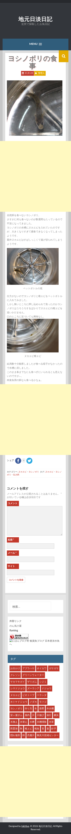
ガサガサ (54, 668)
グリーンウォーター (33, 675)
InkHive (25, 826)
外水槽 (50, 708)
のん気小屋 (15, 626)
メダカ (33, 702)
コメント (12, 503)
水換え (14, 722)
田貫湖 (14, 729)
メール (12, 553)
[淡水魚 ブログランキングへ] (18, 636)
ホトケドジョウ (18, 702)
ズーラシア (33, 688)
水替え (23, 722)
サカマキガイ (17, 682)
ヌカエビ (22, 472)
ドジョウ (46, 688)
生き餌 (16, 475)
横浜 (56, 715)
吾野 (41, 708)
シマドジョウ (17, 688)
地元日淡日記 (35, 19)
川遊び (40, 715)
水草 (51, 722)
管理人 (41, 73)
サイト (11, 566)
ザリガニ (32, 682)
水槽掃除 (42, 722)
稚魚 (36, 729)
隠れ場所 (15, 735)
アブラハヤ (28, 668)
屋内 (27, 715)
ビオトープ (28, 695)
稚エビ (28, 729)
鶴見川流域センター (48, 735)
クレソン (15, 675)
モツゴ (43, 702)
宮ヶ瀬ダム (16, 715)
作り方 (28, 708)
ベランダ (42, 695)
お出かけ (15, 668)
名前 (11, 540)
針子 (53, 729)
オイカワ (42, 668)
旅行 (49, 715)
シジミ (43, 682)
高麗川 (30, 735)
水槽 (32, 722)
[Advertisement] (35, 176)
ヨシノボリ (34, 472)
